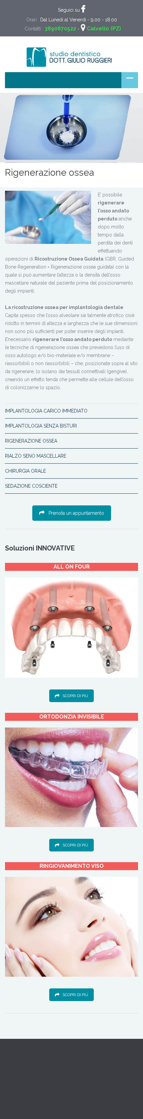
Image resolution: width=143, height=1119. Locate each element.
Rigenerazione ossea (31, 441)
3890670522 (60, 28)
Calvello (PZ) (104, 28)
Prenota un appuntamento (76, 513)
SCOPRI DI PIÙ (75, 695)
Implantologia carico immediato (46, 411)
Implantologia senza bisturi (41, 426)
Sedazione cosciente (31, 486)
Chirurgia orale (25, 471)
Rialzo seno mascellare (35, 456)
